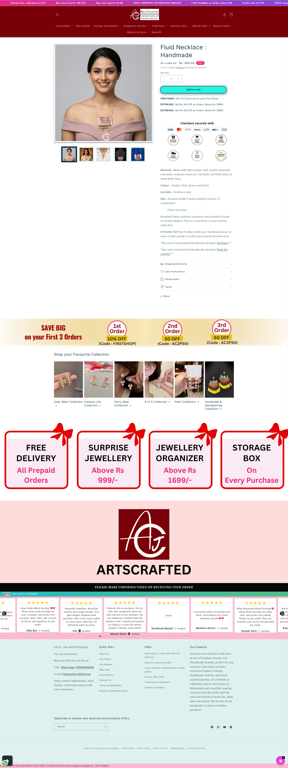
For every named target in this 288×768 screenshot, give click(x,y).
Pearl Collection (185, 401)
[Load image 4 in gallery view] (120, 154)
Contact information (196, 748)
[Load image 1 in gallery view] (69, 154)
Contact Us (105, 680)
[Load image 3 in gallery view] (103, 154)
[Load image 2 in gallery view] (86, 154)
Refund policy (128, 748)
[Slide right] (149, 154)
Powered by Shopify (110, 748)
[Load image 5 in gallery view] (138, 154)
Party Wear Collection (121, 403)
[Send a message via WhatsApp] (5, 763)
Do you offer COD (154, 677)
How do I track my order (158, 662)
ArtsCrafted (95, 748)
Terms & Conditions (110, 685)
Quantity (164, 73)
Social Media (106, 675)
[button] (57, 14)
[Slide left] (57, 154)
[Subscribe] (104, 726)
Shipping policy (178, 748)
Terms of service (160, 748)
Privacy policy (143, 748)
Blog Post (104, 669)
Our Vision (105, 659)
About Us (104, 654)
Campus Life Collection (92, 403)
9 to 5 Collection (156, 401)
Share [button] (167, 296)
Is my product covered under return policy (165, 670)
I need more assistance (157, 682)
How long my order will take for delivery (162, 655)
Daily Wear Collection (68, 401)
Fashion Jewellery (155, 687)
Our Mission (106, 664)
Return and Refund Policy (113, 691)
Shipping (180, 68)
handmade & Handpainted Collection (213, 405)
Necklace (222, 243)
